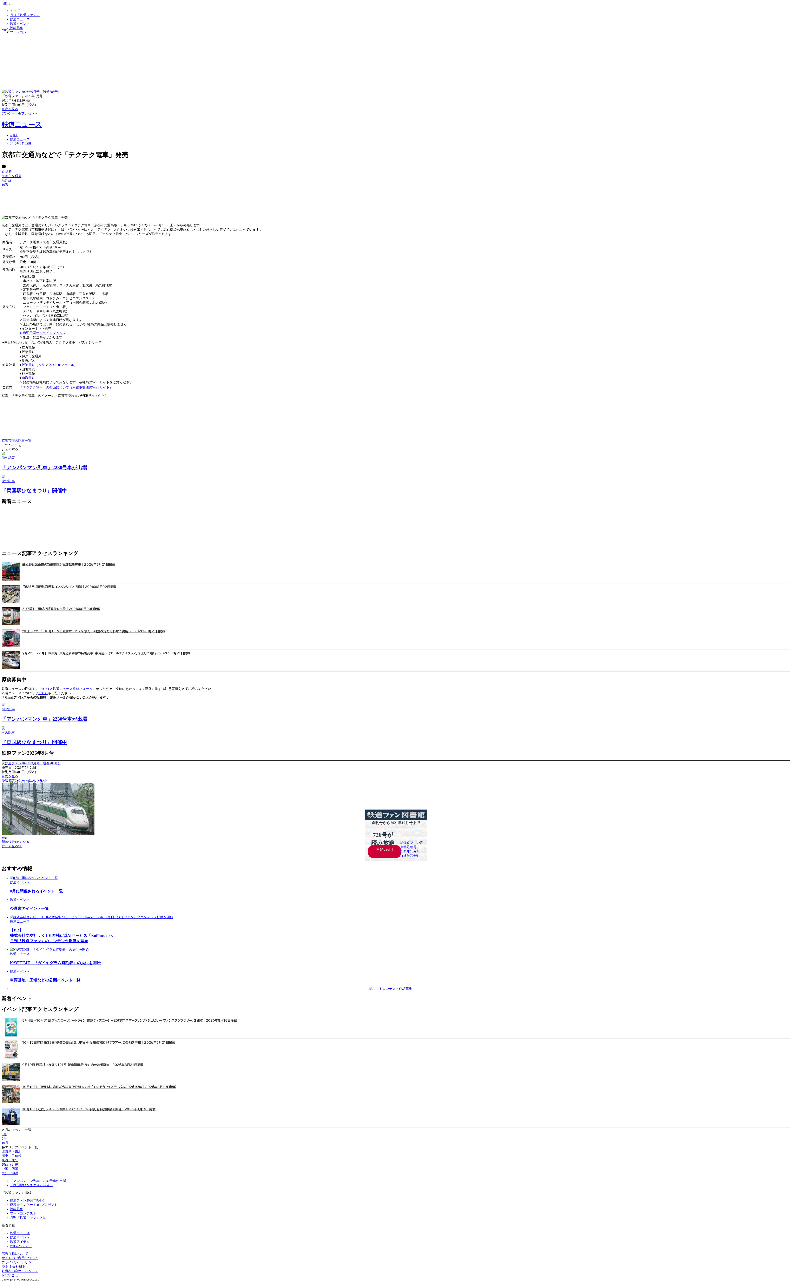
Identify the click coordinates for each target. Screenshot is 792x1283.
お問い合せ (10, 1275)
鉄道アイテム (20, 1241)
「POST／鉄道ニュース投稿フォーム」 (67, 688)
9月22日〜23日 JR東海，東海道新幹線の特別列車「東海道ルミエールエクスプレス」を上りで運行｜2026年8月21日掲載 (106, 653)
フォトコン (18, 32)
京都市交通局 (11, 176)
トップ (15, 10)
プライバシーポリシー (18, 1262)
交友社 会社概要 (14, 1266)
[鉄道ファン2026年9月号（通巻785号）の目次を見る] (31, 91)
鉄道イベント (20, 23)
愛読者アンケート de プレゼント (34, 1204)
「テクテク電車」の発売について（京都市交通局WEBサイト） (66, 387)
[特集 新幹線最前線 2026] (48, 834)
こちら (43, 693)
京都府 (7, 172)
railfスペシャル (21, 1246)
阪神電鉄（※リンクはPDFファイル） (49, 365)
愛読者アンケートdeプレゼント (25, 780)
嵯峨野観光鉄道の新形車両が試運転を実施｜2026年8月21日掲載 (68, 564)
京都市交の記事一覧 (16, 440)
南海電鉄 (28, 378)
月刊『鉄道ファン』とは (28, 1217)
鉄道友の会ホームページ (20, 1271)
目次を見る (10, 776)
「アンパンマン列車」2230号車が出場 (38, 1181)
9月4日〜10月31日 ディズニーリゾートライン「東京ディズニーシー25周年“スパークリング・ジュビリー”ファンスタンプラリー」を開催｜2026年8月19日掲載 (129, 1020)
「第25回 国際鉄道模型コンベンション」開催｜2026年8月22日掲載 (69, 586)
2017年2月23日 (20, 143)
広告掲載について (15, 1253)
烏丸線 (7, 180)
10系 (5, 184)
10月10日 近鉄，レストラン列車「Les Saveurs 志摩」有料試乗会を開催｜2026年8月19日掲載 (89, 1109)
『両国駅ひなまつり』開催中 (31, 1185)
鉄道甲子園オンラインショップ (43, 333)
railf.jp (6, 3)
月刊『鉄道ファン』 (25, 15)
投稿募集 (16, 28)
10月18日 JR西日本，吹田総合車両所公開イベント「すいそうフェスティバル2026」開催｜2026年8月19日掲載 (99, 1086)
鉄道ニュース (20, 19)
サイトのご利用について (20, 1258)
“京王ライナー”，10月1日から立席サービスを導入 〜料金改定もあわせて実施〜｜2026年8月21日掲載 (93, 631)
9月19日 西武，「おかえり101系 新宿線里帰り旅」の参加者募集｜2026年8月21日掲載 (82, 1064)
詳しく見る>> (12, 846)
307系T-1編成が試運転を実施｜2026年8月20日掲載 (61, 608)
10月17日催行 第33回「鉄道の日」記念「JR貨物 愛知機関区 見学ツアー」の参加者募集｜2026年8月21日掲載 (98, 1042)
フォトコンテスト (23, 1213)
